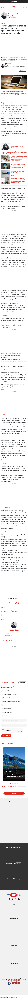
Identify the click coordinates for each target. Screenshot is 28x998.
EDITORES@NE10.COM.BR (14, 980)
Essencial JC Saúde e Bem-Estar (11, 694)
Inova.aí (5, 715)
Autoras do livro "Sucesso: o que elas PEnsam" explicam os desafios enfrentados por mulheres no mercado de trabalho (19, 158)
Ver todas (22, 682)
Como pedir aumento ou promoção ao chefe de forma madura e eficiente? (18, 146)
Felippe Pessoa (9, 65)
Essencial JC (6, 690)
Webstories (7, 743)
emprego (14, 611)
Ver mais (14, 793)
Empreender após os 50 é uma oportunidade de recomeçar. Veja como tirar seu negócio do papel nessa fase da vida (18, 180)
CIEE (4, 531)
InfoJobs (6, 415)
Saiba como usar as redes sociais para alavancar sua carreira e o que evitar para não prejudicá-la (18, 166)
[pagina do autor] (14, 625)
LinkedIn (6, 315)
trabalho (5, 611)
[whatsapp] (9, 603)
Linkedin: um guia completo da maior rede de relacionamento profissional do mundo (17, 173)
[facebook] (12, 603)
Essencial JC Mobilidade (8, 705)
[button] (10, 783)
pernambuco (6, 615)
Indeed (5, 463)
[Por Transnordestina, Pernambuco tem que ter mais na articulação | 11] (14, 764)
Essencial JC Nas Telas (8, 698)
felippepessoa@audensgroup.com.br (14, 633)
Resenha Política (7, 708)
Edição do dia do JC (7, 712)
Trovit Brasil (6, 507)
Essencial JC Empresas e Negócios (11, 701)
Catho (5, 369)
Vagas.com (6, 437)
